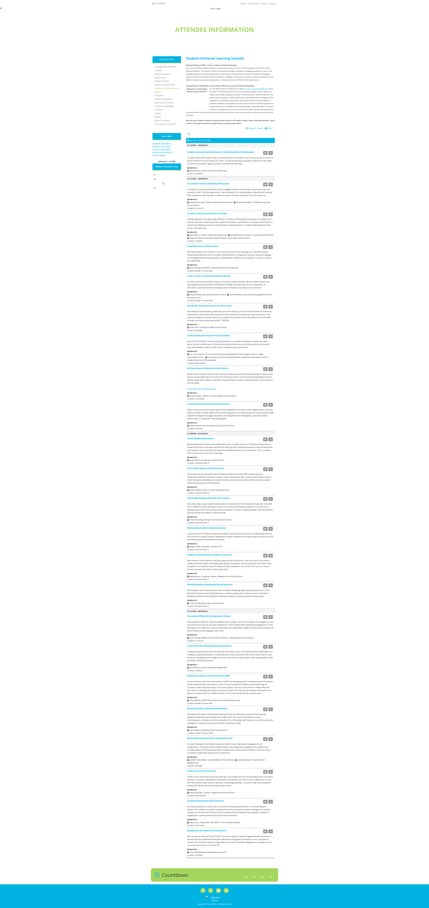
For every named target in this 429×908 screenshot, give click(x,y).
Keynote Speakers (162, 74)
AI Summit (159, 95)
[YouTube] (218, 890)
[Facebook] (203, 890)
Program (158, 70)
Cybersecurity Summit (164, 102)
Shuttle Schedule (162, 120)
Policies (158, 117)
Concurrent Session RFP (162, 152)
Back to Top (424, 902)
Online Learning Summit (165, 85)
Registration (160, 77)
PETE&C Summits (162, 81)
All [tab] (189, 133)
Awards (158, 113)
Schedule (158, 110)
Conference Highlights (164, 106)
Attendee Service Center (166, 124)
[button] (255, 128)
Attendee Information (165, 67)
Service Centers (158, 155)
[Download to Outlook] (265, 153)
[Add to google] (270, 153)
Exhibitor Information (161, 146)
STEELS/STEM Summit (164, 99)
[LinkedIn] (226, 890)
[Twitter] (211, 890)
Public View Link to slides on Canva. (202, 389)
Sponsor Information (161, 149)
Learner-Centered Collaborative (256, 89)
